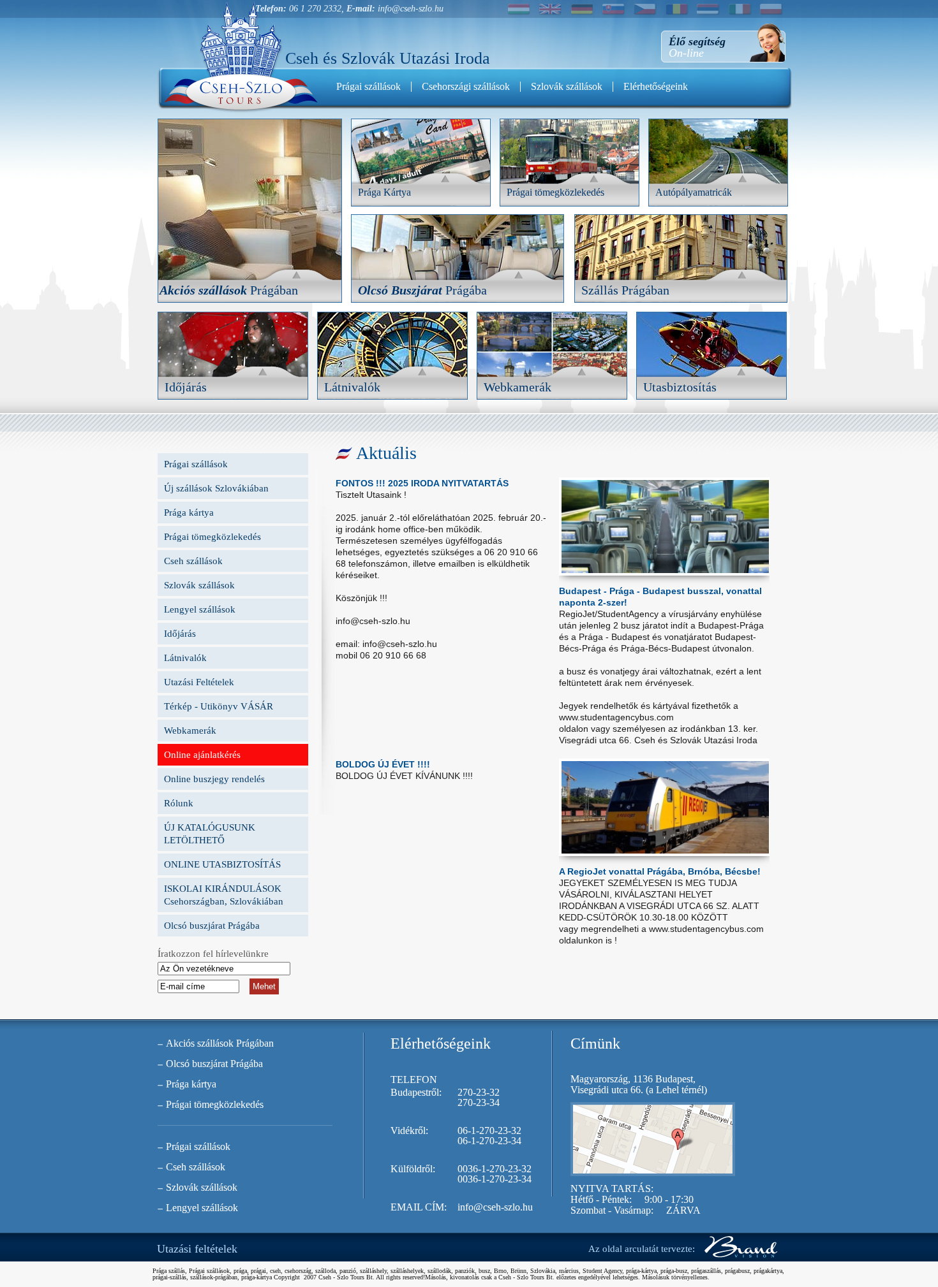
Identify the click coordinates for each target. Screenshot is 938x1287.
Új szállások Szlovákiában (216, 488)
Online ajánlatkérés (202, 755)
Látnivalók (185, 658)
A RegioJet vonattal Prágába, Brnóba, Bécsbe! (660, 871)
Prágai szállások (368, 86)
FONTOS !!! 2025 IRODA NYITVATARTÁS (422, 483)
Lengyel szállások (199, 609)
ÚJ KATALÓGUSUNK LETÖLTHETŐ (209, 833)
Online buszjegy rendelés (214, 779)
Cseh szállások (193, 561)
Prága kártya (189, 512)
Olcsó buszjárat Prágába (212, 925)
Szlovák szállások (566, 86)
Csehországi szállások (466, 86)
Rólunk (178, 803)
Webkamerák (190, 730)
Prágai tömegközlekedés (212, 537)
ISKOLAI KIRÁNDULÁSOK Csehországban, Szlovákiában (223, 894)
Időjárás (180, 634)
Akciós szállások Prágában (220, 1043)
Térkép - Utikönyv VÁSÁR (218, 706)
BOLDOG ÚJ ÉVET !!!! (383, 764)
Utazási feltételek (197, 1248)
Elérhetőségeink (655, 86)
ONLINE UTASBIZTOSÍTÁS (222, 864)
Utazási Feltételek (199, 682)
